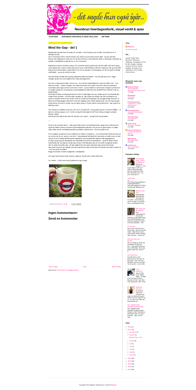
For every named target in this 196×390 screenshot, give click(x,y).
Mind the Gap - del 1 (135, 337)
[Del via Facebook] (78, 204)
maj (131, 349)
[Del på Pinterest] (80, 204)
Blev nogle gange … (134, 140)
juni (131, 346)
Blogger (114, 385)
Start (84, 266)
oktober (132, 335)
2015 (129, 361)
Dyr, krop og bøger (133, 147)
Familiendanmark (134, 102)
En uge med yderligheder (135, 112)
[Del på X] (76, 204)
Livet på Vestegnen (134, 130)
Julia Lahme (132, 123)
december (133, 332)
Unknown (131, 46)
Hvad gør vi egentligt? (134, 125)
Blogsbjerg (131, 95)
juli (131, 343)
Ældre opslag (116, 266)
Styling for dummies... (139, 288)
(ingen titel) (131, 178)
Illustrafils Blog (133, 117)
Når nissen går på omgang (140, 209)
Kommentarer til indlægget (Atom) (68, 270)
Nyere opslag (53, 266)
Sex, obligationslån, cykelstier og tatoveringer (135, 305)
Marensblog (132, 138)
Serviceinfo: (131, 97)
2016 (129, 358)
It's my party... (131, 226)
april (131, 352)
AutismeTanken (133, 87)
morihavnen (132, 145)
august (132, 341)
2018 (129, 327)
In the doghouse (139, 270)
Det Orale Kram (132, 255)
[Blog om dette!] (74, 204)
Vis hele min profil (131, 49)
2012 (129, 369)
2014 (129, 364)
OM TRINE (105, 37)
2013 (129, 366)
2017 (129, 329)
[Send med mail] (72, 204)
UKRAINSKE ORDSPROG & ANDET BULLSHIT (80, 37)
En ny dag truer (132, 118)
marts (132, 355)
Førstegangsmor (133, 110)
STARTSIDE (53, 37)
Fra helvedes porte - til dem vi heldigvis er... (141, 160)
